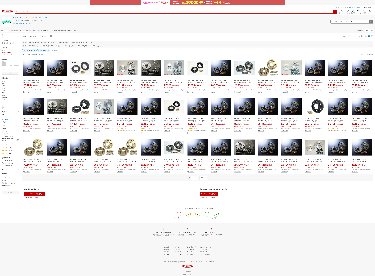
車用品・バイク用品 (25, 30)
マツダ (3, 100)
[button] (368, 7)
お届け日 (4, 128)
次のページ (203, 177)
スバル (3, 90)
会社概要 (15, 23)
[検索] (335, 12)
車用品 (34, 30)
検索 (11, 73)
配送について (28, 23)
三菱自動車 (4, 97)
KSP (3, 115)
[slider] (1, 66)
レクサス (4, 83)
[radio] (2, 38)
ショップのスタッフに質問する (35, 194)
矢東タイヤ (17, 18)
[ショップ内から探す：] (371, 21)
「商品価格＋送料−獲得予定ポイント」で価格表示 (34, 36)
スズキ (3, 95)
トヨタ (3, 86)
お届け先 (4, 122)
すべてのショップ (5, 30)
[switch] (17, 139)
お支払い (21, 23)
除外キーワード (6, 185)
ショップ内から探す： (337, 21)
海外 (7, 119)
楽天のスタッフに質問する (209, 194)
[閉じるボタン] (371, 42)
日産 (3, 93)
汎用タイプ (4, 81)
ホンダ (3, 88)
